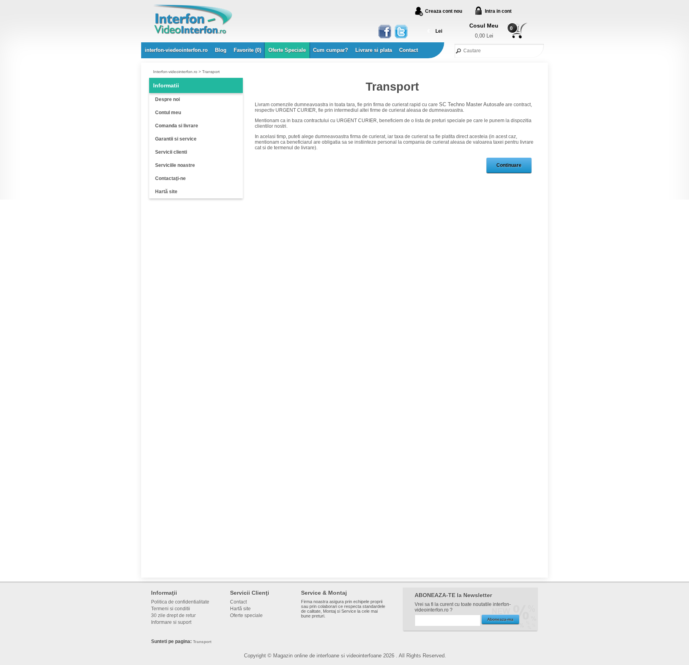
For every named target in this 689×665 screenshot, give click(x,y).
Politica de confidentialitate (180, 602)
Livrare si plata (373, 50)
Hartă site (166, 191)
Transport (211, 71)
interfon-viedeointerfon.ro (176, 50)
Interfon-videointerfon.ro (175, 71)
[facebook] (385, 32)
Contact (408, 50)
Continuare (509, 165)
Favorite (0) (247, 50)
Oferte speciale (246, 615)
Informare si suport (171, 622)
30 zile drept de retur (173, 615)
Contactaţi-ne (170, 178)
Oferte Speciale (287, 50)
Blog (220, 50)
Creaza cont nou (443, 11)
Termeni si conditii (170, 609)
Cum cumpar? (330, 50)
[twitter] (400, 32)
